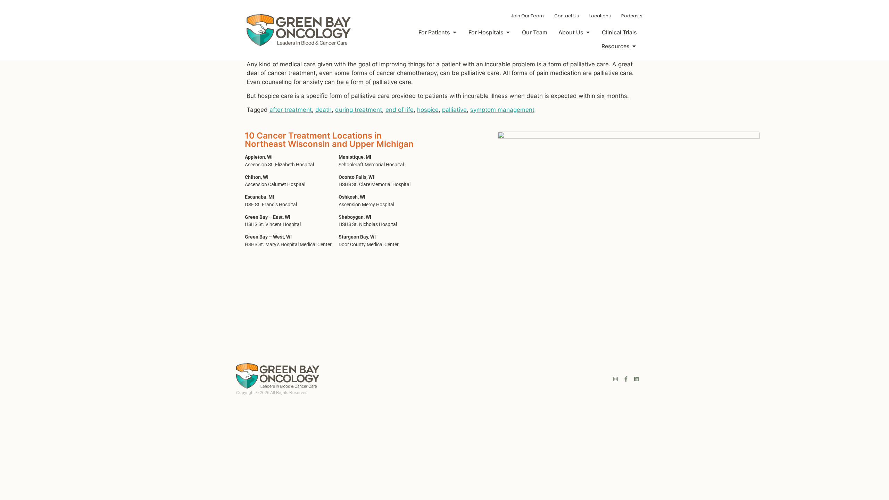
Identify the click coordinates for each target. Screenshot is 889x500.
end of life (399, 109)
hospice (428, 109)
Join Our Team (527, 16)
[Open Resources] (634, 46)
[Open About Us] (588, 32)
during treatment (358, 109)
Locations (600, 16)
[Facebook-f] (626, 379)
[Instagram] (615, 379)
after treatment (290, 109)
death (323, 109)
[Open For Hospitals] (508, 32)
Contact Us (566, 16)
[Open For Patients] (454, 32)
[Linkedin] (636, 379)
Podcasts (631, 16)
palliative (454, 109)
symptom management (502, 109)
